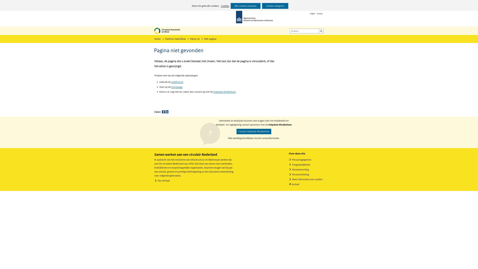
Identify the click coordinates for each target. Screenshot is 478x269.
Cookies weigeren (275, 5)
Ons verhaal (164, 180)
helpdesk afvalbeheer (224, 91)
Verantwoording (300, 169)
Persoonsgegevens (301, 159)
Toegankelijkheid (301, 164)
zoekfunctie (177, 82)
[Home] (169, 34)
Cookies (225, 5)
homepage (176, 87)
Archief (295, 184)
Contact (320, 14)
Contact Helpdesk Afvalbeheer (253, 131)
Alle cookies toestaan (246, 5)
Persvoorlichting (300, 174)
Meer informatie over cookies (307, 179)
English (312, 14)
